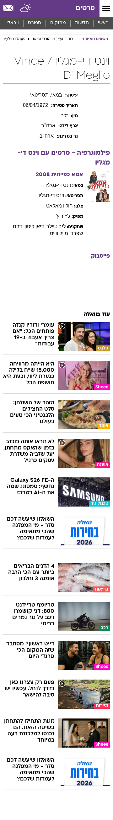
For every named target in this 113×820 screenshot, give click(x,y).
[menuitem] (81, 23)
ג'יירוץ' (63, 216)
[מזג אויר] (25, 8)
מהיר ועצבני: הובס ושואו (53, 39)
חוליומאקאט (59, 205)
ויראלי (13, 23)
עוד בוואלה (97, 314)
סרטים (85, 8)
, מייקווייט (60, 233)
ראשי (103, 23)
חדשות (82, 23)
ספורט (34, 23)
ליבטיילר (56, 226)
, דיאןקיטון (35, 226)
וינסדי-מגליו (58, 185)
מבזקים (58, 23)
